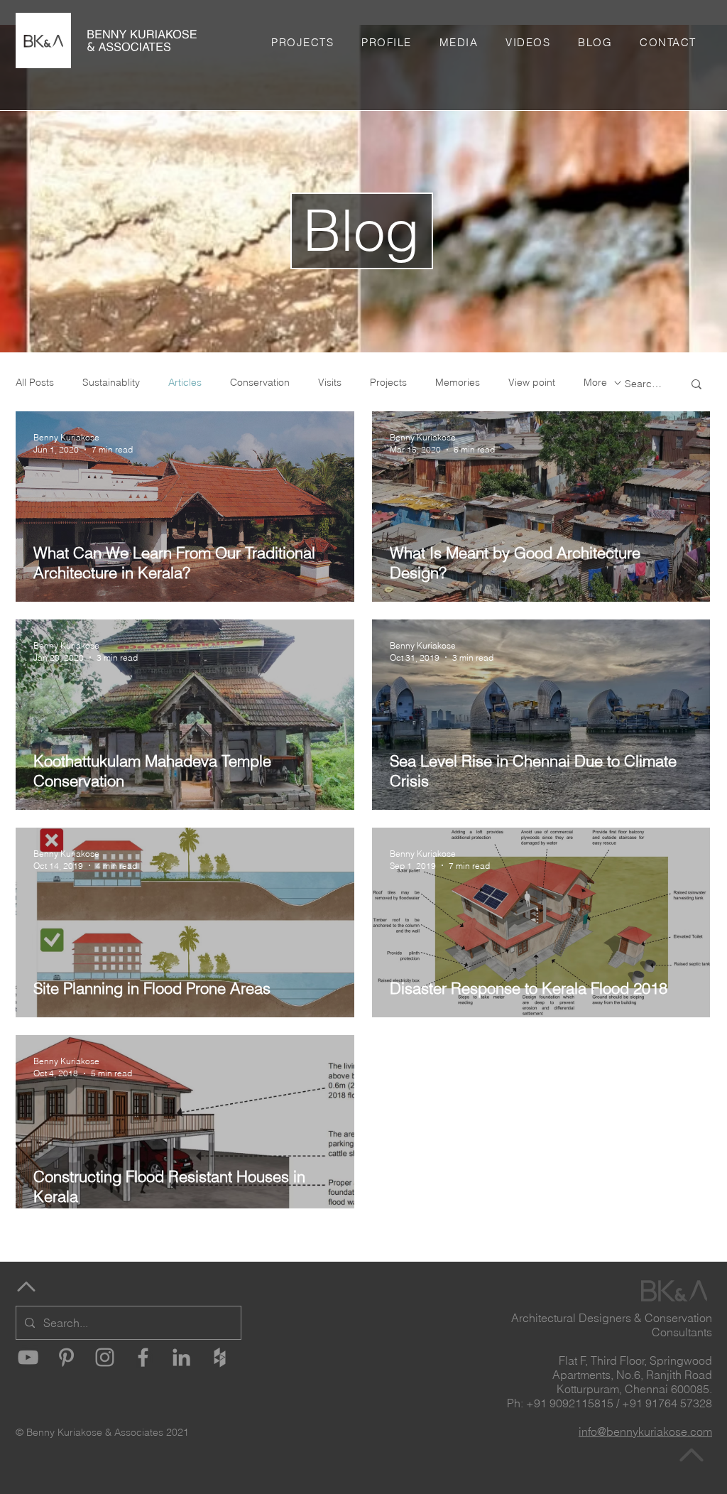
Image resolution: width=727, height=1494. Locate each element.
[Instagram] (104, 1357)
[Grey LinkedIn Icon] (181, 1357)
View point (531, 382)
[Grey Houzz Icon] (219, 1357)
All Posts (35, 382)
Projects (388, 382)
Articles (185, 382)
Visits (329, 382)
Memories (457, 382)
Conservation (260, 382)
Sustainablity (111, 382)
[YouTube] (28, 1357)
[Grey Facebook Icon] (143, 1357)
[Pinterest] (66, 1357)
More (595, 382)
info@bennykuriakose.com (645, 1431)
